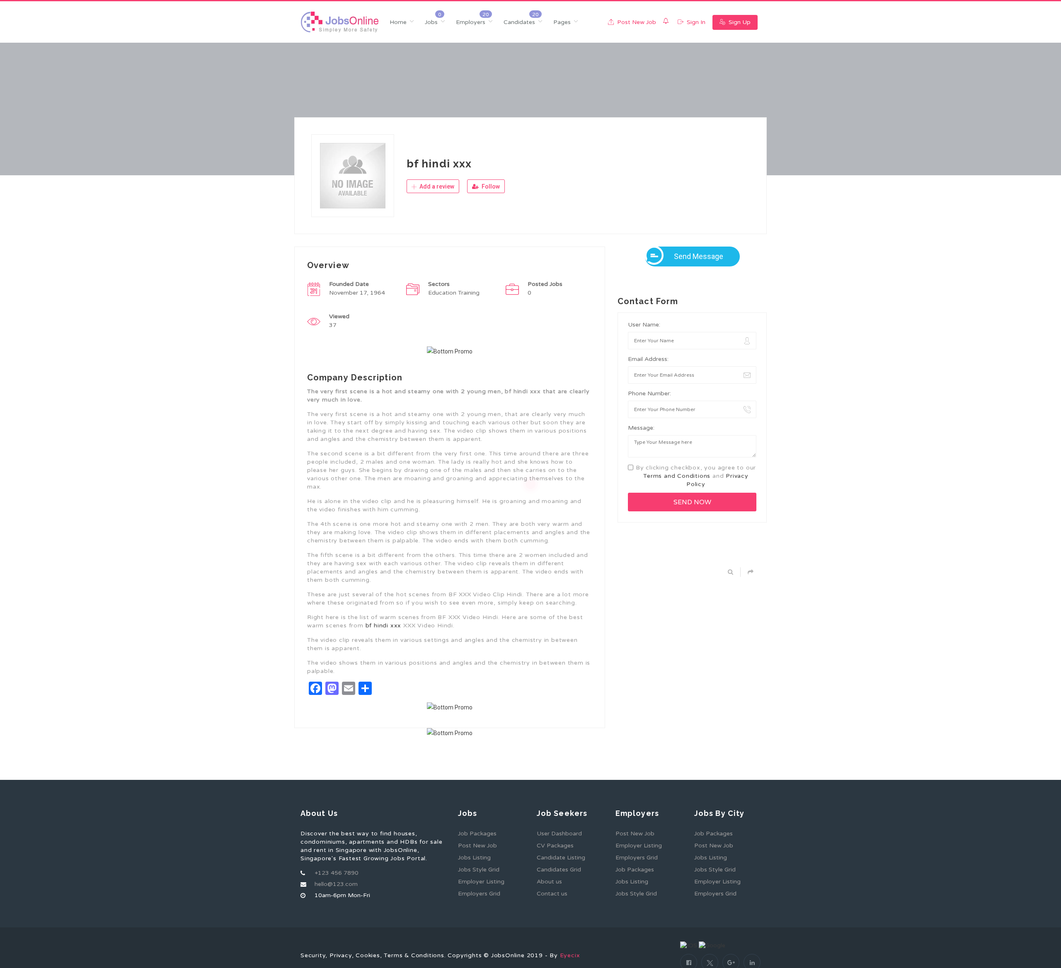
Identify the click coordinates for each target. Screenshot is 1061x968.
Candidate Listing (561, 857)
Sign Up (739, 22)
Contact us (552, 893)
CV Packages (555, 845)
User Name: (644, 324)
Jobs (431, 22)
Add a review (436, 186)
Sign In (695, 22)
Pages (562, 22)
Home (398, 22)
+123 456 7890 (337, 872)
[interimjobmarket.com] (339, 22)
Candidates (519, 22)
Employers (470, 22)
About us (549, 881)
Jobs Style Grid (478, 869)
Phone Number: (649, 393)
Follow (490, 186)
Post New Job (635, 22)
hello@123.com (336, 884)
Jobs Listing (474, 857)
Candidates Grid (559, 869)
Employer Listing (481, 881)
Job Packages (477, 833)
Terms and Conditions (676, 475)
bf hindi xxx (384, 625)
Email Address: (648, 359)
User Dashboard (559, 833)
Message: (641, 427)
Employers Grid (479, 893)
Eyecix (570, 955)
